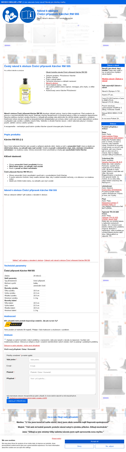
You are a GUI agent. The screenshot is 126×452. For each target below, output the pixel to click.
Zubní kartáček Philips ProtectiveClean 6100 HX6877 (112, 137)
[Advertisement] (63, 44)
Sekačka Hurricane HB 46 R (112, 162)
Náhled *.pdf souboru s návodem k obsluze (28, 260)
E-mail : (9, 366)
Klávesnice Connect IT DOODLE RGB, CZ (110, 203)
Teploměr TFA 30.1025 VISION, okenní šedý (110, 218)
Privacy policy (56, 438)
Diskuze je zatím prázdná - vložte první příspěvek (22, 345)
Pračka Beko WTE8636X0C (112, 190)
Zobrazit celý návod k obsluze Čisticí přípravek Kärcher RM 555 (67, 260)
